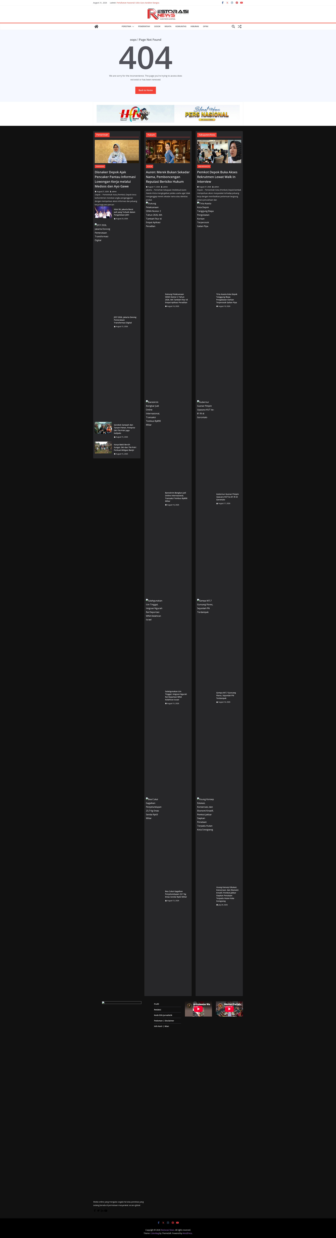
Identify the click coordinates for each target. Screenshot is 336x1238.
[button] (132, 27)
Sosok (157, 26)
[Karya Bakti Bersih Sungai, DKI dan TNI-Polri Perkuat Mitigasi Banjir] (103, 449)
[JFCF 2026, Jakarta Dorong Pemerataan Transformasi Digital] (103, 321)
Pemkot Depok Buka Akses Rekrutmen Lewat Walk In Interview (217, 177)
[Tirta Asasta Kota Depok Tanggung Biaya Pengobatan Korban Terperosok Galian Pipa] (205, 300)
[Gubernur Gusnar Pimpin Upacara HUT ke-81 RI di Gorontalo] (205, 498)
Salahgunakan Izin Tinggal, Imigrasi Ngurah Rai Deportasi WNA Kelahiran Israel (176, 695)
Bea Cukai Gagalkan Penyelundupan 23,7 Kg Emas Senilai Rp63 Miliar (176, 894)
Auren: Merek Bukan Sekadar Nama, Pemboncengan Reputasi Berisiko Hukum (168, 177)
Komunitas (180, 26)
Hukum (149, 166)
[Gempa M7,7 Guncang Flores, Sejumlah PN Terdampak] (205, 697)
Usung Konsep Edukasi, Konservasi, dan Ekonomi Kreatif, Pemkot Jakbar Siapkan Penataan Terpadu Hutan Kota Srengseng (227, 894)
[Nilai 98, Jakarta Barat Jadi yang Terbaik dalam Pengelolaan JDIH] (103, 214)
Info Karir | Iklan (161, 1026)
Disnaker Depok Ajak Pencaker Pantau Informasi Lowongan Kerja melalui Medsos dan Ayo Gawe (115, 179)
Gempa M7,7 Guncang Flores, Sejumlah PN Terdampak (226, 695)
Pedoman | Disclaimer (164, 1020)
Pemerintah (144, 26)
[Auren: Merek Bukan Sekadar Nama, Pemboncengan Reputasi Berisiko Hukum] (168, 151)
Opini (205, 26)
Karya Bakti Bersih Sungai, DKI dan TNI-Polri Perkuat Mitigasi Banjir (125, 447)
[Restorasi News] (96, 26)
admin (114, 191)
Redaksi (157, 1009)
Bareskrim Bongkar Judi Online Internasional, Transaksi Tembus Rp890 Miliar (176, 497)
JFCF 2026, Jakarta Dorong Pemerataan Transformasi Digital (125, 320)
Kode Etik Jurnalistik (163, 1015)
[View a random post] (240, 26)
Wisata (168, 26)
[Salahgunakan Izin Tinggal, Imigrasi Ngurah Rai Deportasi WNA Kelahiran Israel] (154, 697)
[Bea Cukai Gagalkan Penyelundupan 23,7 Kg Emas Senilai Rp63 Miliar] (154, 895)
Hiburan (195, 26)
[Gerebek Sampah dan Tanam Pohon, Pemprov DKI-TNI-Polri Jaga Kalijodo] (103, 431)
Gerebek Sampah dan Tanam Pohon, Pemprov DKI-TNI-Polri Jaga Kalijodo (124, 429)
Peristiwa (126, 26)
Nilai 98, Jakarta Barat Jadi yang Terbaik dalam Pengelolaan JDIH (124, 212)
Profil (156, 1004)
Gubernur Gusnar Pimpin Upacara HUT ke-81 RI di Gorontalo (227, 497)
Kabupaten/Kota (204, 166)
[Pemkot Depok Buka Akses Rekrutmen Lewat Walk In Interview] (219, 151)
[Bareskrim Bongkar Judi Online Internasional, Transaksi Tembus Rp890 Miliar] (154, 498)
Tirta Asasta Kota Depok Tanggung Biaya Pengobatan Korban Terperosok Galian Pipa (226, 298)
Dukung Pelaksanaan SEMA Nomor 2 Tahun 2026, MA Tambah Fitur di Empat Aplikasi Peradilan (176, 298)
